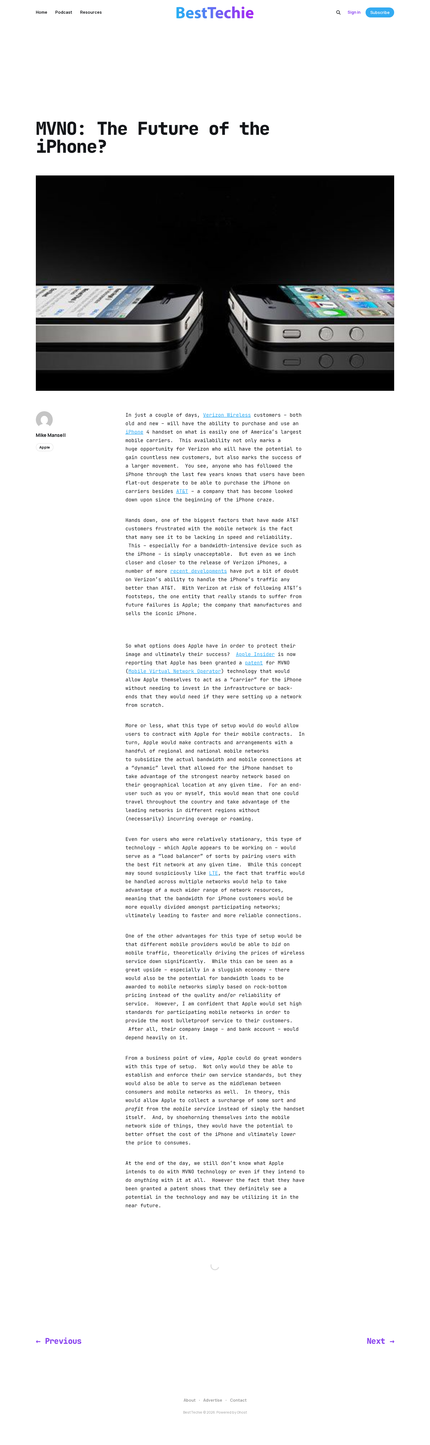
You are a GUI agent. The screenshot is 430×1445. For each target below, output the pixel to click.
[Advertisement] (215, 62)
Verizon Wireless (227, 415)
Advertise (212, 1400)
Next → (380, 1341)
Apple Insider (255, 654)
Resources (91, 12)
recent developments (198, 571)
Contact (238, 1400)
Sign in (354, 12)
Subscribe (380, 12)
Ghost (242, 1412)
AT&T (182, 491)
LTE (213, 873)
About (190, 1400)
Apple (44, 447)
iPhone (134, 432)
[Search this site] (338, 12)
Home (41, 12)
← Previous (59, 1341)
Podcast (63, 12)
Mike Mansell (51, 435)
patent (254, 662)
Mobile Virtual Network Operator (174, 671)
